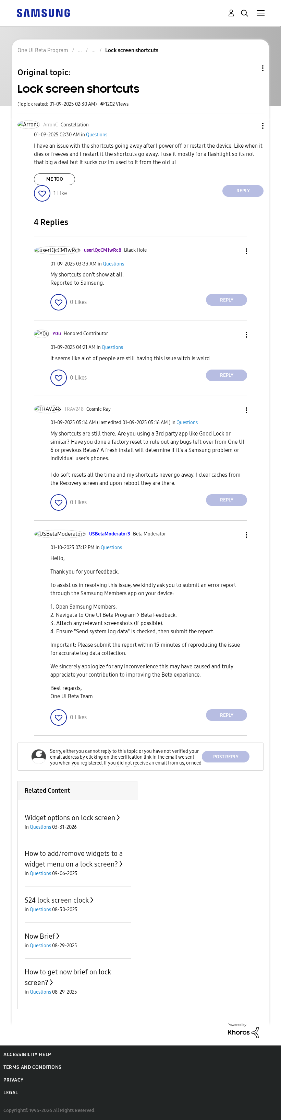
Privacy (13, 1080)
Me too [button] (54, 179)
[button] (251, 126)
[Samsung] (43, 12)
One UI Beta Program (42, 50)
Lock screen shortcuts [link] (131, 50)
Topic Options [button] (251, 68)
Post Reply (226, 757)
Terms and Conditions (32, 1067)
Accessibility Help (27, 1054)
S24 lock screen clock (57, 900)
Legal (10, 1093)
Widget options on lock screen (70, 818)
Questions (96, 135)
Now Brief (40, 936)
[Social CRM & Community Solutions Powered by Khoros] (243, 1030)
